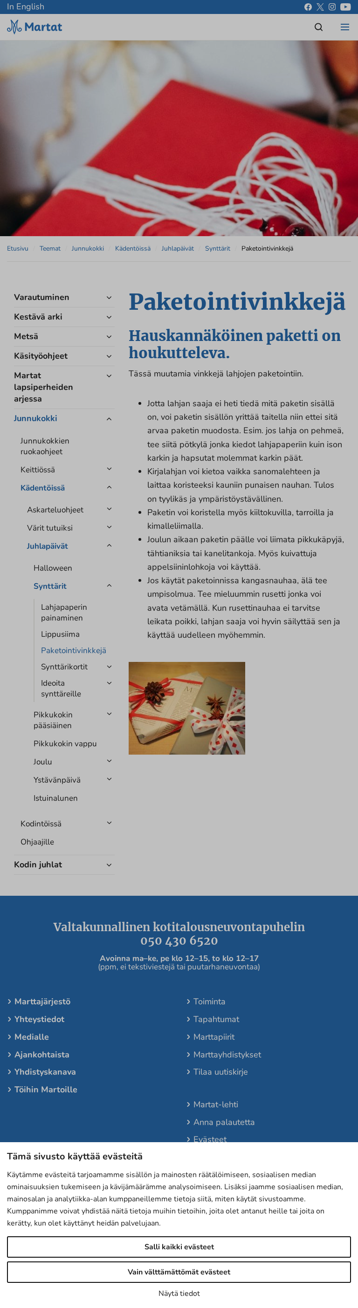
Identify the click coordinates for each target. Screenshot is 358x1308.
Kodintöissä (41, 823)
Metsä (26, 336)
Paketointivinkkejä (70, 650)
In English (25, 6)
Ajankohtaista (41, 1054)
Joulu (43, 761)
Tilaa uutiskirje (220, 1071)
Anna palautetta (224, 1122)
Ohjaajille (37, 842)
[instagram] (332, 7)
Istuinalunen (56, 798)
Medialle (31, 1036)
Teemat (50, 248)
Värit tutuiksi (50, 528)
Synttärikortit (64, 666)
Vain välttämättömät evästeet (179, 1272)
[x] (320, 7)
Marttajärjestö (42, 1001)
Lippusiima (60, 634)
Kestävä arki (38, 316)
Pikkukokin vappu (65, 743)
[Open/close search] (319, 27)
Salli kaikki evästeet (179, 1247)
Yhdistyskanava (45, 1071)
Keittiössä (38, 469)
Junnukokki (88, 248)
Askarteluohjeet (55, 509)
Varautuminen (41, 297)
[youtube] (345, 7)
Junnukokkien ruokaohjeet (45, 446)
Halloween (53, 568)
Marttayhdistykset (227, 1054)
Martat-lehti (215, 1104)
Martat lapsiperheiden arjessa (43, 387)
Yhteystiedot (39, 1019)
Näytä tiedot (179, 1293)
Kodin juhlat (38, 864)
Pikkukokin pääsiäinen (53, 720)
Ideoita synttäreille (61, 688)
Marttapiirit (213, 1036)
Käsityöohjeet (41, 355)
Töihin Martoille (45, 1089)
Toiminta (209, 1001)
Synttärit (217, 248)
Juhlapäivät (178, 248)
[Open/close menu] (345, 27)
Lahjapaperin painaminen (64, 612)
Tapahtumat (216, 1019)
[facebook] (308, 7)
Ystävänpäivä (57, 780)
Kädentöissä (133, 248)
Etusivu (17, 248)
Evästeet (210, 1139)
